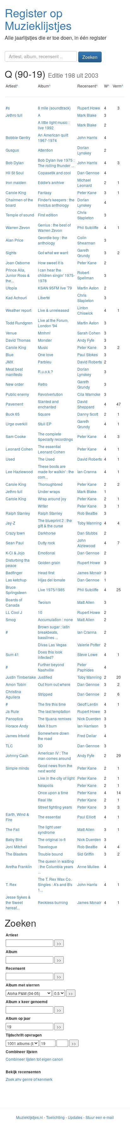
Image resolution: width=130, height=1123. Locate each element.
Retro (42, 384)
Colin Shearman (86, 240)
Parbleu (44, 361)
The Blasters (16, 853)
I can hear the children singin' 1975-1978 (56, 275)
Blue (10, 354)
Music (43, 347)
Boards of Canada (14, 602)
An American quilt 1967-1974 (53, 137)
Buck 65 (13, 414)
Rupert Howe (88, 107)
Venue (11, 332)
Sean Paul (15, 542)
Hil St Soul (15, 172)
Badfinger (14, 572)
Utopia (11, 287)
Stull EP (44, 423)
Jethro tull (14, 115)
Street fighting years (55, 807)
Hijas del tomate (51, 579)
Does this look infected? (50, 654)
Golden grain (49, 562)
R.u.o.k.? (45, 371)
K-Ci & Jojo (15, 552)
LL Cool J (14, 612)
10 (40, 612)
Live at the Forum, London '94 (53, 322)
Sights (11, 252)
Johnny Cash (17, 755)
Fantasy (44, 192)
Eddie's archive (51, 182)
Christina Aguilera (13, 694)
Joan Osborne (18, 262)
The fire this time (52, 704)
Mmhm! (44, 332)
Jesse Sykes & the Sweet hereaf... (18, 902)
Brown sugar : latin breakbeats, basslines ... (54, 632)
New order (15, 384)
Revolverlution (50, 394)
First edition (48, 214)
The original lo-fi (52, 839)
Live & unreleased (53, 310)
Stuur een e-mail (100, 1117)
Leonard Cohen (19, 449)
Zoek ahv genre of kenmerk (29, 1079)
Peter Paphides (85, 667)
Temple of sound (20, 214)
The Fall (13, 829)
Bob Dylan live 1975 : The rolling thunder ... (56, 162)
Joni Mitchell (16, 846)
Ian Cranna (87, 471)
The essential (49, 816)
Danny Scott (87, 414)
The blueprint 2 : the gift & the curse (55, 523)
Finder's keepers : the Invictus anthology (56, 202)
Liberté (44, 297)
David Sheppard (85, 404)
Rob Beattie (87, 513)
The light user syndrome (49, 829)
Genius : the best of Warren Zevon (54, 227)
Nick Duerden (89, 718)
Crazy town (15, 533)
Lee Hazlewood (19, 471)
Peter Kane (87, 192)
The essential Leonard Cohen (51, 449)
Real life (45, 799)
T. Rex (11, 884)
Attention (45, 150)
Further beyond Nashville (51, 667)
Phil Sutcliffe (87, 227)
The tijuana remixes (54, 718)
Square (44, 414)
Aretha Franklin (19, 866)
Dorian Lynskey (84, 150)
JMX (9, 361)
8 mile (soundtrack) (54, 107)
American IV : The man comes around (54, 755)
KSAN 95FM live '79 (55, 287)
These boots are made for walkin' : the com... (56, 471)
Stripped (45, 694)
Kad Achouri (16, 297)
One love (45, 354)
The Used (46, 459)
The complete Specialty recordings (55, 436)
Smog (11, 619)
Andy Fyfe (85, 340)
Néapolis (45, 785)
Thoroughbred (50, 484)
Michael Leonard (84, 182)
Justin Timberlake (21, 677)
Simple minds (17, 768)
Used (10, 459)
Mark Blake (87, 115)
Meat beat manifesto (14, 371)
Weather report (18, 310)
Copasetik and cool (54, 172)
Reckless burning (53, 902)
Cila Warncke (88, 394)
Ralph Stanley (18, 513)
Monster (45, 340)
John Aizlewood (86, 542)
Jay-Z (10, 522)
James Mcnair (89, 572)
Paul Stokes (87, 354)
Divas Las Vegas (52, 644)
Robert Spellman (85, 275)
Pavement (14, 404)
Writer (43, 505)
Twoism (44, 602)
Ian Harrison (87, 725)
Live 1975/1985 (51, 589)
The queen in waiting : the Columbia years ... (56, 866)
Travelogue (47, 846)
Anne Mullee (88, 866)
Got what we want (53, 252)
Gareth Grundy (83, 252)
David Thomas (18, 340)
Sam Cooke (16, 436)
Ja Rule (12, 711)
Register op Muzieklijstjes (38, 18)
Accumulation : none (55, 619)
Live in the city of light (56, 778)
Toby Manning (89, 522)
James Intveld (17, 735)
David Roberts (89, 361)
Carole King (16, 192)
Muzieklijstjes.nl (29, 1117)
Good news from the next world (55, 768)
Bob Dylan (15, 162)
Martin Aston (88, 287)
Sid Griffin (85, 853)
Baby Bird (14, 839)
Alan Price (14, 240)
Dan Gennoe (88, 172)
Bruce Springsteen (16, 589)
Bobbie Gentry (18, 137)
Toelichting (55, 1117)
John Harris (87, 137)
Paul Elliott (86, 816)
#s (8, 107)
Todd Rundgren (19, 322)
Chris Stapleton (85, 215)
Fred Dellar (87, 735)
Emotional (46, 552)
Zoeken (90, 57)
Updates (75, 1117)
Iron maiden (16, 182)
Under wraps (49, 491)
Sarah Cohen (88, 332)
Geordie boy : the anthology (52, 240)
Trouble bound (50, 853)
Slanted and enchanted (48, 404)
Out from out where (54, 684)
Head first (46, 572)
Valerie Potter (88, 644)
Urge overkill (16, 423)
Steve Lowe (87, 654)
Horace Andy (17, 725)
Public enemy (17, 394)
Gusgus (12, 150)
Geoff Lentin (87, 704)
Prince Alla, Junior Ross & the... (18, 275)
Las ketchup (16, 579)
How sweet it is (50, 262)
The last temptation (54, 711)
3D (40, 745)
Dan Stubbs (87, 533)
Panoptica (14, 718)
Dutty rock (46, 542)
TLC (9, 745)
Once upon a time (53, 792)
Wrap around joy (52, 498)
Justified (45, 677)
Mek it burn (47, 725)
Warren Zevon (18, 227)
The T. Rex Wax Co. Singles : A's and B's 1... (55, 884)
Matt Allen (85, 602)
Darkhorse (47, 533)
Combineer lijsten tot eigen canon (34, 1059)
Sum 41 (12, 654)
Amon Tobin (16, 684)
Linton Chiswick (85, 310)
